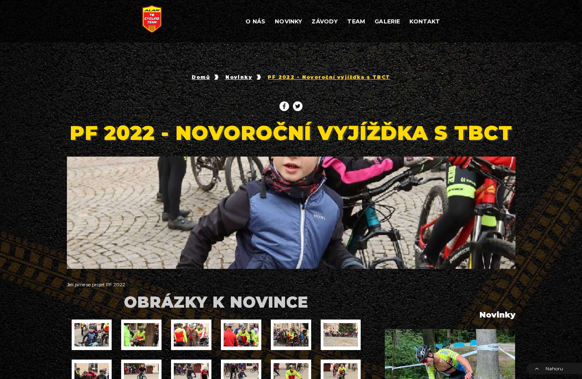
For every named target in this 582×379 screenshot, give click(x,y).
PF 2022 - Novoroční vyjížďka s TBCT (329, 77)
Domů (201, 77)
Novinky (238, 77)
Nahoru (554, 368)
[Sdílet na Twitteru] (297, 106)
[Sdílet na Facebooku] (284, 106)
